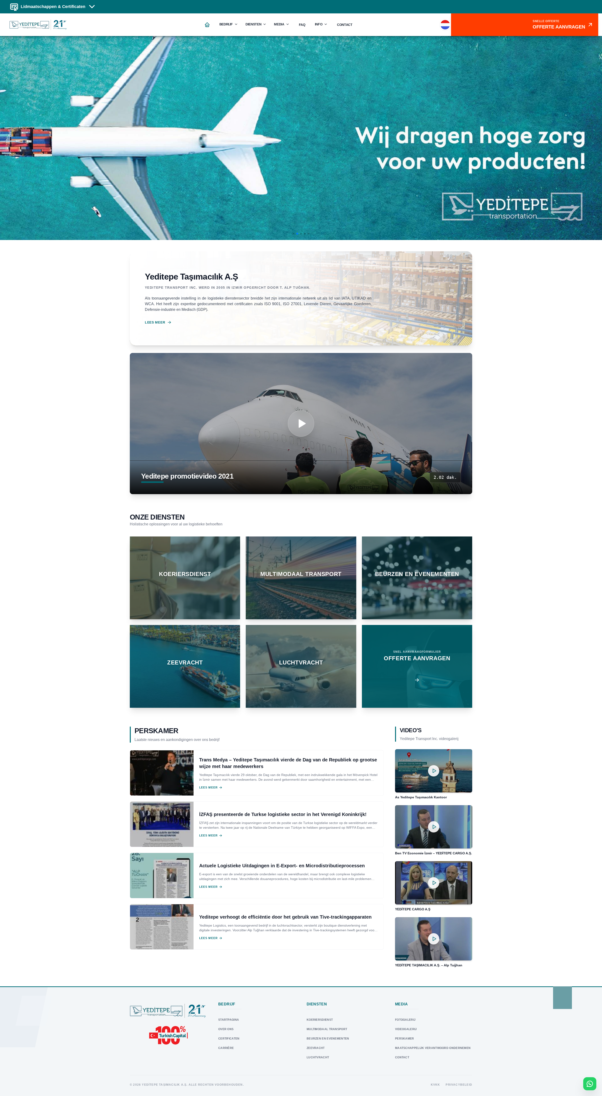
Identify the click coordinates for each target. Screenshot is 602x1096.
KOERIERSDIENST (320, 1019)
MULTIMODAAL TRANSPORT (327, 1029)
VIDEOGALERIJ (406, 1029)
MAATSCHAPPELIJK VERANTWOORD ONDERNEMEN (433, 1048)
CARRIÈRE (226, 1048)
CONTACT (344, 25)
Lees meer (155, 322)
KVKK (435, 1084)
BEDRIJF (226, 24)
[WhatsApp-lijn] (589, 1083)
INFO (319, 24)
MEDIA (279, 24)
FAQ (302, 25)
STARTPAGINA (228, 1019)
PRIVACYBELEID (459, 1084)
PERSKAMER (404, 1038)
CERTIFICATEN (229, 1038)
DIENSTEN (253, 24)
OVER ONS (226, 1029)
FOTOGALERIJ (405, 1019)
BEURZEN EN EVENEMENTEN (328, 1038)
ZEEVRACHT (316, 1048)
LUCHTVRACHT (318, 1057)
